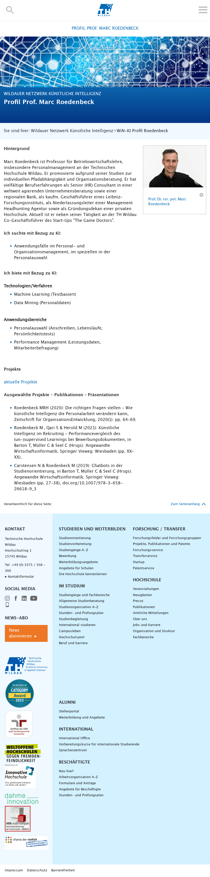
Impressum (14, 870)
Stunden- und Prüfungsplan (81, 613)
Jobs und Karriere (146, 625)
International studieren (77, 625)
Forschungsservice (148, 550)
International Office (74, 738)
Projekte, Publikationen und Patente (161, 544)
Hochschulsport (72, 637)
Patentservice (143, 568)
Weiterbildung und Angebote (82, 717)
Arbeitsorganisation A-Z (78, 777)
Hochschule (147, 580)
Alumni (67, 702)
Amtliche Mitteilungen (151, 613)
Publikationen (144, 607)
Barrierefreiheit (63, 870)
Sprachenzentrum (73, 750)
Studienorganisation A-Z (78, 607)
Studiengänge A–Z (73, 550)
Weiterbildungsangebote (78, 562)
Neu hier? (66, 771)
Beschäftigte (74, 762)
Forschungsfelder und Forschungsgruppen (167, 538)
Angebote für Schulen (76, 568)
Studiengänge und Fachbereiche (84, 595)
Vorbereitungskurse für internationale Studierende (99, 744)
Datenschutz (37, 870)
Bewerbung (67, 556)
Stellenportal (69, 711)
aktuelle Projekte (20, 382)
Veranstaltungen (146, 589)
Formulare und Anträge (77, 783)
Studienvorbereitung (75, 544)
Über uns (140, 619)
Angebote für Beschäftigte (80, 789)
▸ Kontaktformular (19, 576)
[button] (10, 10)
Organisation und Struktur (154, 631)
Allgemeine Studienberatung (81, 601)
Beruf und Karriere (73, 643)
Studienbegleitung (73, 619)
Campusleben (70, 631)
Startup (138, 562)
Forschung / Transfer (159, 529)
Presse (138, 601)
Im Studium (72, 586)
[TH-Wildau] (105, 14)
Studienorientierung (75, 538)
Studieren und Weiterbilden (92, 529)
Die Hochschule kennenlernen (83, 574)
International (76, 729)
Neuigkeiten (142, 595)
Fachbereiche (143, 637)
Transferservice (145, 556)
